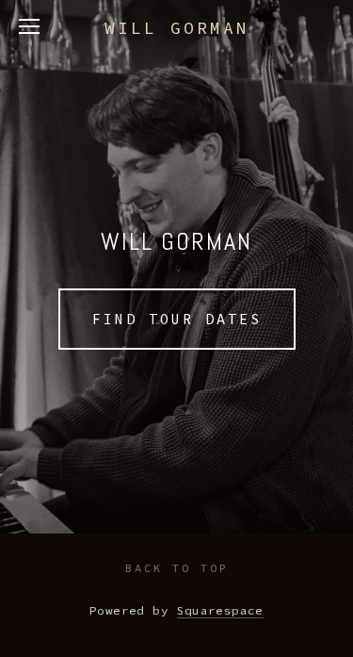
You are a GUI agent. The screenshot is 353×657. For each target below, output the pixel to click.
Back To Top (177, 568)
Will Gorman (176, 28)
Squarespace (220, 610)
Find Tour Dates (177, 319)
